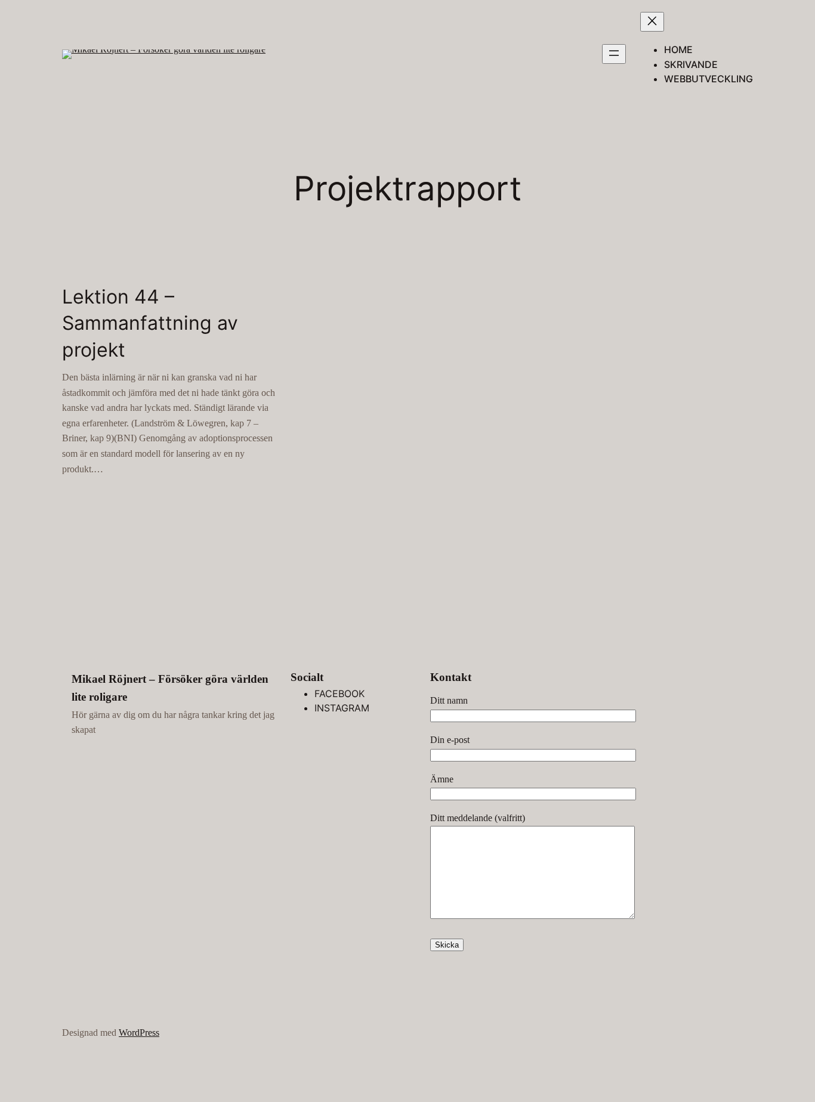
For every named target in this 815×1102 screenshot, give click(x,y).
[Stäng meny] (652, 22)
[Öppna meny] (614, 54)
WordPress (139, 1032)
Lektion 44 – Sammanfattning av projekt (150, 323)
